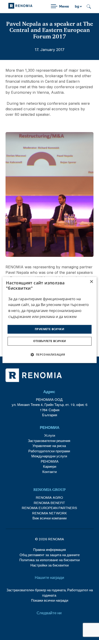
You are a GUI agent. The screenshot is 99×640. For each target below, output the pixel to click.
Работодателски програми (49, 451)
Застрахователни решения (49, 441)
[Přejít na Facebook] (33, 625)
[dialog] (50, 320)
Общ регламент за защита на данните (50, 555)
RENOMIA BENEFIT (49, 503)
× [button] (91, 281)
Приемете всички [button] (49, 329)
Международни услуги (49, 456)
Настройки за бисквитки (49, 565)
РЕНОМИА (49, 461)
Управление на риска (49, 446)
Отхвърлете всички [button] (49, 341)
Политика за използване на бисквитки (49, 560)
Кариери (49, 466)
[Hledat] (88, 6)
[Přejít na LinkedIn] (66, 625)
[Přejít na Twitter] (55, 625)
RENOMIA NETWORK (49, 513)
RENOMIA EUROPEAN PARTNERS (49, 508)
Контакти (49, 472)
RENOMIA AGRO (49, 497)
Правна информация (49, 549)
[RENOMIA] (20, 6)
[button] (49, 354)
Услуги (49, 435)
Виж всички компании (49, 518)
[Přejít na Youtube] (44, 625)
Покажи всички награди (49, 600)
